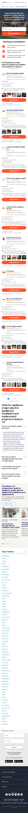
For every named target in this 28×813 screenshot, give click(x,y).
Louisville (4, 614)
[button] (4, 95)
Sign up (14, 747)
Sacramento (5, 574)
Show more (23, 127)
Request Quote (14, 100)
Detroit (4, 625)
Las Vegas (5, 641)
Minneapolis (5, 630)
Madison (4, 721)
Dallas (3, 694)
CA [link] (7, 6)
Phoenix (4, 558)
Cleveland (5, 665)
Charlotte (5, 652)
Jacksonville (5, 596)
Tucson (4, 561)
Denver (4, 585)
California (10, 800)
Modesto (4, 572)
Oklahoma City (6, 670)
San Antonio (5, 705)
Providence (5, 684)
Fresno (4, 564)
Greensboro (5, 654)
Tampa (4, 604)
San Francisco (6, 580)
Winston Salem (6, 660)
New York (5, 646)
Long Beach (5, 566)
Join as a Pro (17, 2)
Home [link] (3, 6)
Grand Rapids (6, 628)
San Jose (4, 582)
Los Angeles (5, 569)
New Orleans (6, 617)
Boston (4, 622)
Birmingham (5, 556)
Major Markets (8, 551)
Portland (4, 673)
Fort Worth (5, 700)
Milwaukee (5, 724)
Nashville (4, 689)
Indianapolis (5, 612)
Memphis (4, 686)
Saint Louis (5, 638)
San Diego (5, 577)
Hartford (4, 588)
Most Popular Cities (7, 731)
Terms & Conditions (23, 803)
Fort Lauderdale (7, 593)
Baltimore (5, 620)
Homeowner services (8, 772)
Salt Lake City (6, 708)
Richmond (5, 713)
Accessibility (21, 800)
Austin (4, 692)
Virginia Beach (6, 716)
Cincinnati (5, 662)
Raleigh (4, 657)
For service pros (7, 777)
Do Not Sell (15, 800)
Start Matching (14, 34)
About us (4, 786)
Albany (4, 644)
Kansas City (5, 636)
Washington (5, 590)
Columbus (5, 668)
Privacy (5, 800)
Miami (3, 598)
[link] (14, 76)
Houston (4, 702)
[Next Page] (25, 399)
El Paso (4, 697)
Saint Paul (5, 633)
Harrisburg (5, 676)
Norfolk (4, 711)
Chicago (4, 609)
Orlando (4, 601)
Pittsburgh (5, 681)
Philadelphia (5, 678)
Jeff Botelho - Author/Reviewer (10, 519)
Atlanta (4, 606)
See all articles (8, 504)
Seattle (4, 719)
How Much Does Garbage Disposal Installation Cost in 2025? (11, 525)
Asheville (4, 649)
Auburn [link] (12, 6)
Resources (5, 782)
